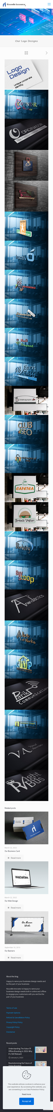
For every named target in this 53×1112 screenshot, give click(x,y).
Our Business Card (12, 851)
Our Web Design (11, 900)
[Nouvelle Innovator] (14, 4)
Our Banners (10, 950)
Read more (26, 1094)
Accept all (26, 1101)
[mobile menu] (49, 4)
